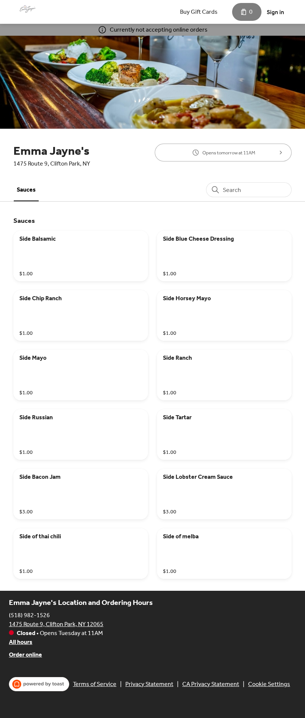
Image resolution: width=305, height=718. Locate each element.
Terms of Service (94, 683)
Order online (25, 654)
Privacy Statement (149, 683)
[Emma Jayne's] (27, 9)
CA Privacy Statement (210, 683)
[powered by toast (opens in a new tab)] (39, 684)
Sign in (275, 12)
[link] (26, 190)
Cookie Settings (269, 683)
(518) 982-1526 (29, 615)
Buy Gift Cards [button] (199, 11)
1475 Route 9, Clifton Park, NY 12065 (56, 624)
